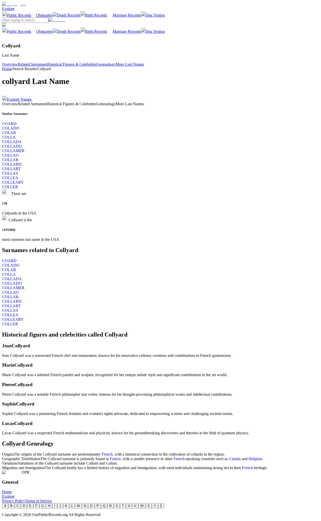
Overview (10, 64)
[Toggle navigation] (24, 5)
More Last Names (130, 64)
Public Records (19, 15)
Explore (8, 9)
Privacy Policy (13, 501)
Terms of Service (38, 501)
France (115, 459)
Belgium (255, 459)
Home (7, 69)
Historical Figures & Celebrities (71, 64)
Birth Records (96, 15)
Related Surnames (32, 64)
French (107, 454)
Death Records (69, 15)
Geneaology (106, 64)
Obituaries (44, 15)
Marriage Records (127, 15)
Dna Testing (155, 15)
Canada (235, 459)
